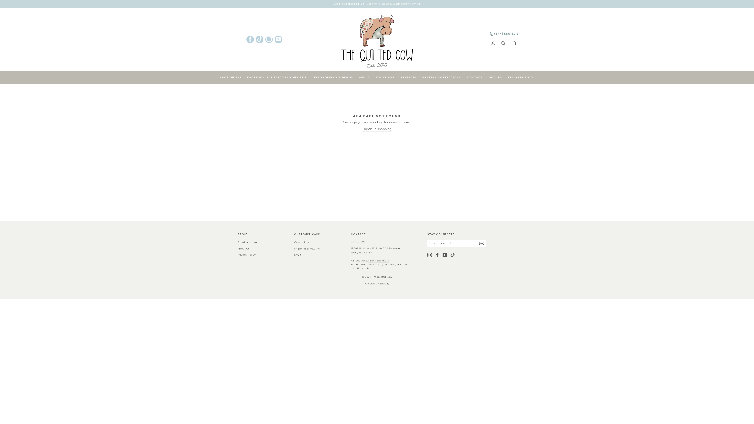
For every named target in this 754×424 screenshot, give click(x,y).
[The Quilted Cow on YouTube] (445, 255)
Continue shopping (376, 129)
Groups (495, 77)
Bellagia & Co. (521, 77)
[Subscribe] (481, 243)
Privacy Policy (247, 254)
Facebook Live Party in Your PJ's (277, 77)
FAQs (297, 254)
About (364, 77)
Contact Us (301, 242)
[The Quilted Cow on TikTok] (452, 255)
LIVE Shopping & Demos (332, 77)
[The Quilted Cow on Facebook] (437, 255)
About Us (244, 248)
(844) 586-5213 (378, 260)
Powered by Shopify (377, 283)
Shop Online (230, 77)
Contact (475, 77)
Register (408, 77)
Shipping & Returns (307, 248)
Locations (385, 77)
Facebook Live (247, 242)
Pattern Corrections (441, 77)
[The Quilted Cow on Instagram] (429, 255)
